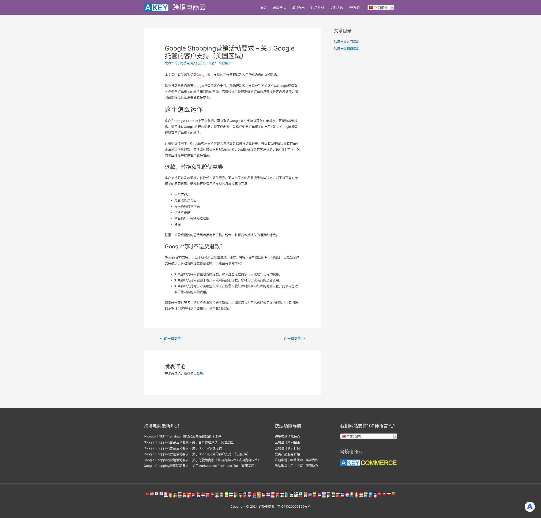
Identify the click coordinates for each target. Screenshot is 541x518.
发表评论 (171, 63)
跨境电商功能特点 (287, 436)
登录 (200, 374)
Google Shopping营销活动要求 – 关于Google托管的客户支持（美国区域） (197, 454)
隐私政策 (281, 466)
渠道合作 (312, 460)
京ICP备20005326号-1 (293, 506)
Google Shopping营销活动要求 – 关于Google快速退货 (183, 448)
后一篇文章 (294, 339)
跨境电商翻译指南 (346, 49)
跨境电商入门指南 (193, 63)
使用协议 (312, 466)
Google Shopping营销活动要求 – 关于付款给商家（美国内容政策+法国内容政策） (202, 460)
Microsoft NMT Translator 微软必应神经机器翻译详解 (182, 436)
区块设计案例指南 (287, 442)
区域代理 (296, 460)
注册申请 (281, 460)
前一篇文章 (170, 339)
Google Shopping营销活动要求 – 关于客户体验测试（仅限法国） (190, 442)
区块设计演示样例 (287, 448)
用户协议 (296, 466)
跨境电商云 (189, 7)
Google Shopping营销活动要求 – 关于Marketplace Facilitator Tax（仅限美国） (201, 466)
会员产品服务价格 (287, 454)
